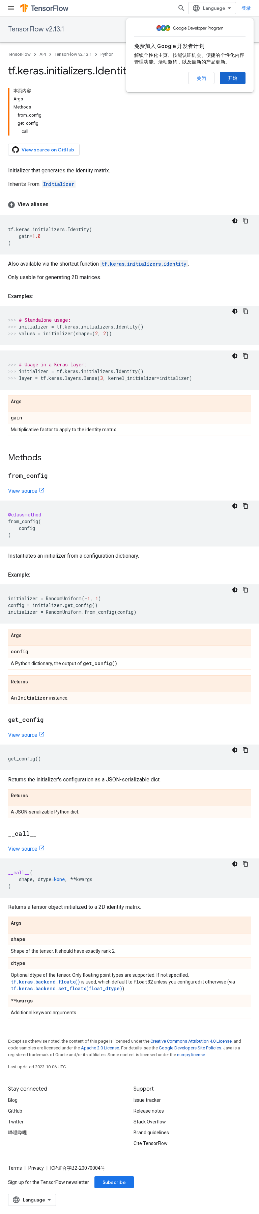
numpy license (191, 1054)
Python (107, 54)
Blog (13, 1100)
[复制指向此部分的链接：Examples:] (40, 296)
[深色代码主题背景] (234, 220)
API (42, 54)
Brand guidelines (151, 1132)
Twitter (16, 1121)
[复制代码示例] (245, 220)
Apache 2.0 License (100, 1047)
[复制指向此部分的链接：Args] (28, 402)
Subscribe (114, 1182)
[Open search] (181, 8)
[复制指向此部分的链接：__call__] (43, 834)
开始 (232, 78)
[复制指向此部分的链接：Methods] (48, 458)
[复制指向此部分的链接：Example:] (37, 575)
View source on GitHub (48, 150)
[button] (129, 204)
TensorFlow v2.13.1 (36, 29)
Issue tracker (147, 1100)
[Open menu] (11, 8)
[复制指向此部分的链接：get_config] (50, 720)
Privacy (36, 1168)
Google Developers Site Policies (190, 1047)
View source (22, 491)
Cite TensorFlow (151, 1143)
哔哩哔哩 (17, 1132)
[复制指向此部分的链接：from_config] (54, 476)
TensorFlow (19, 54)
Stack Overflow (150, 1121)
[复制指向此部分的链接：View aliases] (55, 204)
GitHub (15, 1111)
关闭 (201, 78)
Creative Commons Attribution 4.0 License (191, 1041)
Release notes (149, 1111)
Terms (15, 1168)
